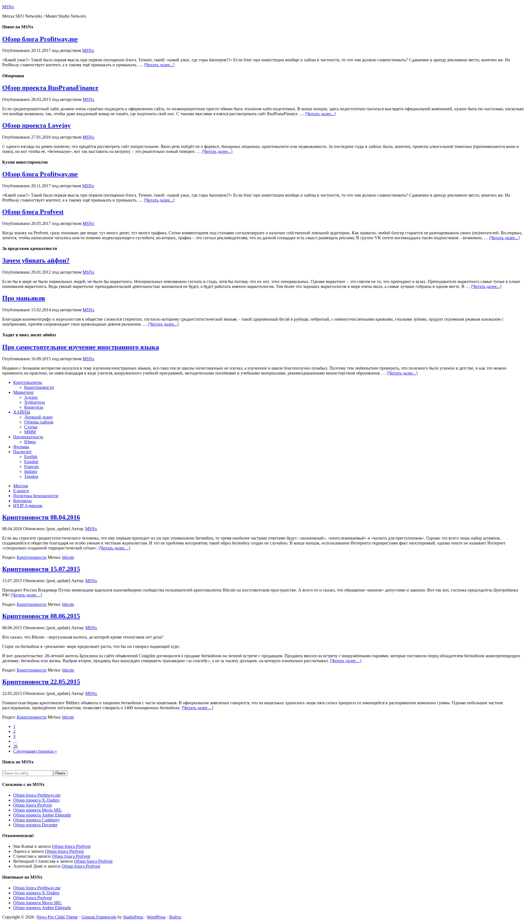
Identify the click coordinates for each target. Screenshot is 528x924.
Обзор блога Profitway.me (40, 39)
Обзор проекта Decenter (35, 825)
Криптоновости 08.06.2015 (41, 616)
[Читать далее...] (159, 64)
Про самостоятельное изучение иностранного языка (80, 347)
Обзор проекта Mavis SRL (37, 810)
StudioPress (133, 917)
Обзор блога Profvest (33, 211)
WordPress (156, 917)
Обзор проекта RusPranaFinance (50, 87)
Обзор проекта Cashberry (36, 820)
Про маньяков (23, 298)
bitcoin (68, 557)
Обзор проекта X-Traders (36, 800)
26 (15, 746)
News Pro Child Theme (57, 917)
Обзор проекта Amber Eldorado (42, 815)
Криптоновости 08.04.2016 (41, 517)
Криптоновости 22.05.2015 (41, 681)
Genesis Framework (98, 917)
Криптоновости (31, 557)
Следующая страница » (35, 751)
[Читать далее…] (114, 548)
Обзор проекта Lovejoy (36, 125)
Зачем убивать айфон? (36, 260)
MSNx (8, 6)
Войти (175, 917)
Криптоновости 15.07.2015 (41, 569)
